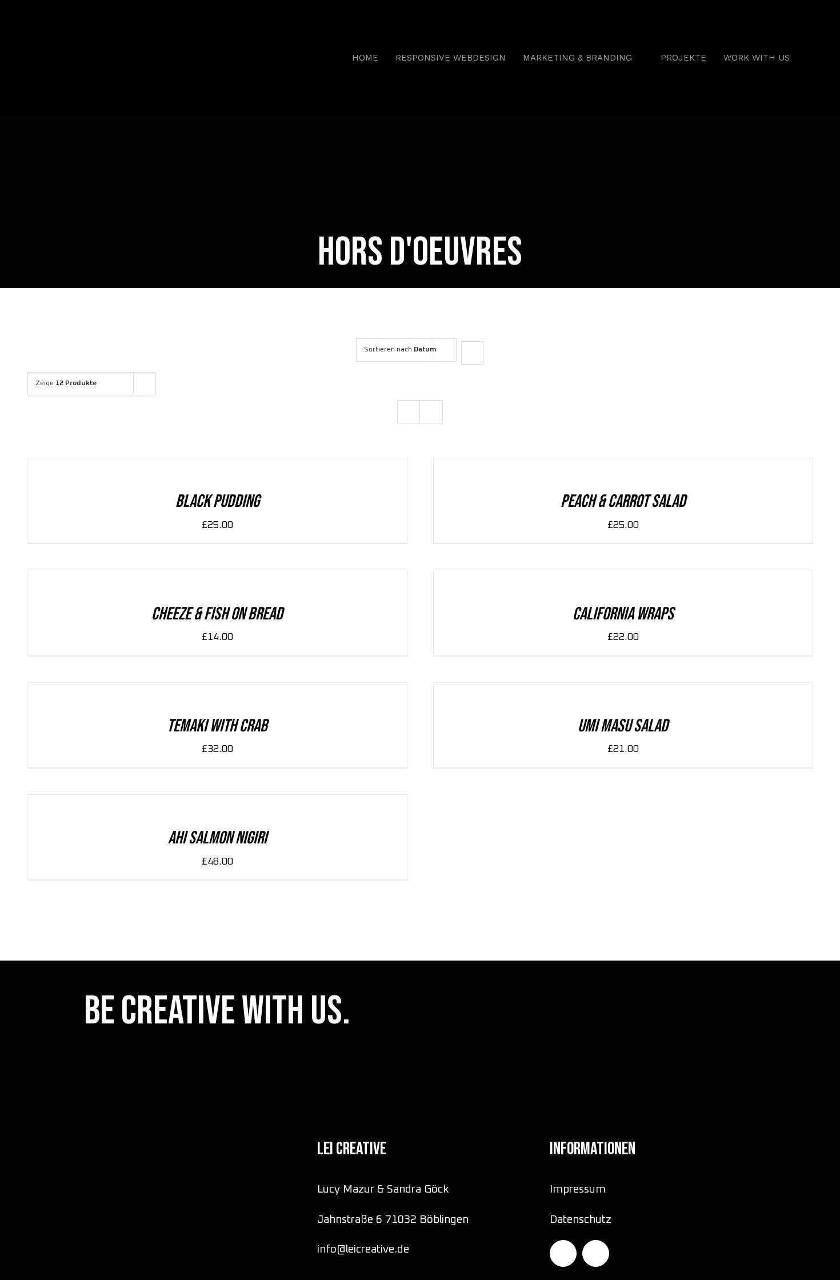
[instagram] (563, 1253)
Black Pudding (217, 501)
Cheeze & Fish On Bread (217, 614)
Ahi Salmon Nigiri (217, 838)
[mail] (595, 1253)
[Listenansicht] (431, 412)
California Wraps (623, 614)
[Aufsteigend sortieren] (472, 353)
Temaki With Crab (217, 726)
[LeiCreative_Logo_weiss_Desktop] (107, 28)
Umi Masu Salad (623, 726)
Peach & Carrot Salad (623, 501)
